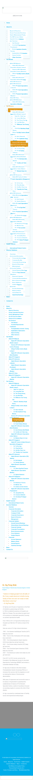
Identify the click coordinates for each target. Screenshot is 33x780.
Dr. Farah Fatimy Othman (18, 152)
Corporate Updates (15, 268)
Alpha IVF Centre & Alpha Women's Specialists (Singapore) (20, 178)
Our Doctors (10, 106)
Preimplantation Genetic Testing (18, 50)
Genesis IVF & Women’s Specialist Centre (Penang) (18, 70)
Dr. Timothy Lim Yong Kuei (20, 190)
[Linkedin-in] (18, 4)
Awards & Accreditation (17, 39)
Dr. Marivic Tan (19, 225)
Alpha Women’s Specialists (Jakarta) (19, 87)
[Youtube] (15, 4)
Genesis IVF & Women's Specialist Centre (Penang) (18, 143)
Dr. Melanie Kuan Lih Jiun (19, 172)
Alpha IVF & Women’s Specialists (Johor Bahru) (19, 435)
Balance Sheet (16, 290)
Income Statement (17, 288)
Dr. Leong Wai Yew (20, 118)
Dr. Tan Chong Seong (21, 120)
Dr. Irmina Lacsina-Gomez (19, 229)
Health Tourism (10, 244)
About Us (9, 27)
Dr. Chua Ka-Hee (19, 185)
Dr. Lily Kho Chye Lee (21, 187)
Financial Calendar (17, 276)
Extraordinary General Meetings (17, 273)
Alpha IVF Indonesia (15, 84)
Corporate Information (16, 256)
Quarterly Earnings (17, 295)
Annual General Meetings (19, 270)
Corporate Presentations (19, 278)
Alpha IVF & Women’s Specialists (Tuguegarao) (19, 489)
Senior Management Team (17, 35)
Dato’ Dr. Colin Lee (20, 116)
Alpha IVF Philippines (16, 100)
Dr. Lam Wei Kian (19, 122)
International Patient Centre (18, 248)
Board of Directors (15, 31)
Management (16, 266)
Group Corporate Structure (18, 33)
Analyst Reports (17, 284)
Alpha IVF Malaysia (15, 63)
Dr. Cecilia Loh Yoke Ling (19, 164)
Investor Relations (11, 250)
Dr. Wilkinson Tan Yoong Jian (21, 125)
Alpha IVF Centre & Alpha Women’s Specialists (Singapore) (20, 443)
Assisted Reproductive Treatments (18, 46)
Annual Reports (16, 293)
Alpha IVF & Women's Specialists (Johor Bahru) (17, 168)
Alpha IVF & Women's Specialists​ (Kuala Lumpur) (18, 113)
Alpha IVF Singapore (15, 82)
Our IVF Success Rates (16, 37)
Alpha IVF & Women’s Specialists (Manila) (17, 103)
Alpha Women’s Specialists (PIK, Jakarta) (19, 196)
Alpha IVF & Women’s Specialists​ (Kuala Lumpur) (18, 66)
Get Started (15, 43)
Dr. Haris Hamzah (20, 136)
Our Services (14, 41)
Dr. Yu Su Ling (19, 183)
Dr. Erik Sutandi (19, 199)
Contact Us (9, 301)
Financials (13, 286)
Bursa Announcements (19, 280)
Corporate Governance (19, 262)
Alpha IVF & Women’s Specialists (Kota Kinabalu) (18, 79)
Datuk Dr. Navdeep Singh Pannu (21, 129)
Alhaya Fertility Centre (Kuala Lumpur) (19, 74)
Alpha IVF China (14, 98)
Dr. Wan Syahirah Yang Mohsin (20, 139)
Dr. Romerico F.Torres (21, 223)
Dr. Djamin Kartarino (20, 215)
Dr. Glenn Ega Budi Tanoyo (19, 208)
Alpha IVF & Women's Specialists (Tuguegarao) (17, 233)
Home (8, 23)
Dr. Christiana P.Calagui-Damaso (21, 241)
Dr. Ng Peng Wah (19, 146)
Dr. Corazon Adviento (21, 238)
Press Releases (17, 282)
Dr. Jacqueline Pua (20, 236)
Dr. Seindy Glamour (20, 201)
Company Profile (17, 260)
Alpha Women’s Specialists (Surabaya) (19, 91)
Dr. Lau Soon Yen (20, 148)
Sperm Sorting (16, 55)
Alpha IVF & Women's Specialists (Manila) (17, 220)
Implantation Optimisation (19, 53)
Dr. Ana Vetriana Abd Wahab (20, 160)
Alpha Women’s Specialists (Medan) (19, 95)
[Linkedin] (18, 734)
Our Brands (9, 59)
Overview (13, 254)
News (8, 297)
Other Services (16, 57)
